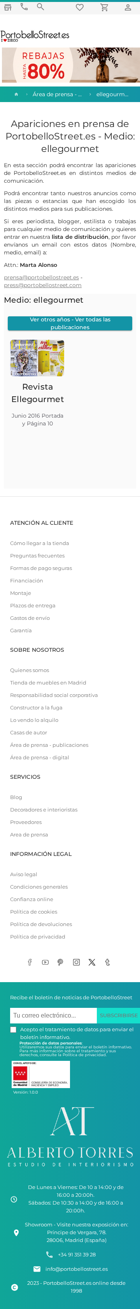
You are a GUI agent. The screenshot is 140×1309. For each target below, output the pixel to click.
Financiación (26, 581)
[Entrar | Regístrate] (129, 7)
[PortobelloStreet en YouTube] (46, 962)
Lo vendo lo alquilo (34, 720)
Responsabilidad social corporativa (54, 695)
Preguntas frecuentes (37, 556)
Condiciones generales (39, 887)
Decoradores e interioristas (43, 810)
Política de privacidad (37, 937)
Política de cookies (33, 912)
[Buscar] (40, 7)
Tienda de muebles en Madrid (48, 683)
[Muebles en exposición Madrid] (8, 7)
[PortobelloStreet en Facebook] (31, 962)
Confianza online (31, 899)
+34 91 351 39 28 (77, 1255)
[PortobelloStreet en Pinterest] (62, 962)
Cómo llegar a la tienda (39, 543)
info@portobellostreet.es (77, 1269)
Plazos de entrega (33, 606)
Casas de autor (28, 733)
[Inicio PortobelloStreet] (35, 40)
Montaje (20, 593)
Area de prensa (29, 835)
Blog (16, 797)
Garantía (21, 630)
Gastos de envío (30, 618)
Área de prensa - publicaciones (49, 745)
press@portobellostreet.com (43, 285)
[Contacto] (24, 7)
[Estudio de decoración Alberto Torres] (70, 1168)
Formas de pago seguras (41, 568)
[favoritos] (80, 7)
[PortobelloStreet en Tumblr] (109, 962)
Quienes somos (29, 670)
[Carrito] (105, 7)
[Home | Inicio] (15, 94)
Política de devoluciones (41, 924)
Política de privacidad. (85, 1054)
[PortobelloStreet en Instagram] (78, 962)
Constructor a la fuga (36, 708)
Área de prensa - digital (39, 757)
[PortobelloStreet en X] (93, 962)
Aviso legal (23, 874)
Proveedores (26, 822)
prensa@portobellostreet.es (41, 277)
